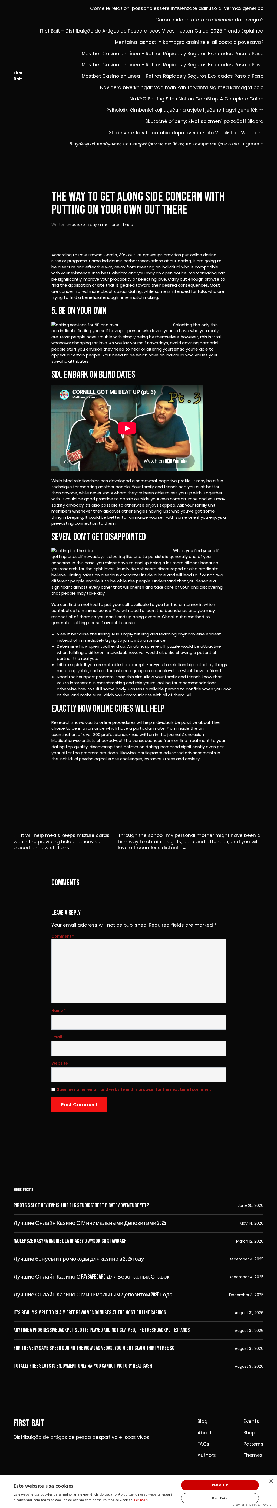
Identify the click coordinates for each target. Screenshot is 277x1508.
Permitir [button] (220, 1485)
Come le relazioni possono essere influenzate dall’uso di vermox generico (176, 8)
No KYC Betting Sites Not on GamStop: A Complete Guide (196, 99)
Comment (62, 936)
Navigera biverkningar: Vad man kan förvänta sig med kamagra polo (181, 88)
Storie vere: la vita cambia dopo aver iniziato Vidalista (172, 133)
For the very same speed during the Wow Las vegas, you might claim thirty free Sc (94, 1348)
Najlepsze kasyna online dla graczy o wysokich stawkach (70, 1241)
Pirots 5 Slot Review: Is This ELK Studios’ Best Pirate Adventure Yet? (81, 1205)
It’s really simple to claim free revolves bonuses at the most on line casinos (90, 1312)
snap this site (129, 677)
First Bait (18, 76)
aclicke (78, 224)
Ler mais (141, 1499)
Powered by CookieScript (253, 1505)
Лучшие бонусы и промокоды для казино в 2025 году (79, 1259)
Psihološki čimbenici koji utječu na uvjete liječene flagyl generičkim (184, 110)
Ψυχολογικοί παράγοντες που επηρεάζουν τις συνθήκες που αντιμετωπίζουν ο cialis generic (166, 144)
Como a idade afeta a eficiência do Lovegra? (209, 20)
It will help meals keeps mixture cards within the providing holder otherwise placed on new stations (62, 841)
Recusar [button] (220, 1498)
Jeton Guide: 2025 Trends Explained (221, 31)
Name (58, 1010)
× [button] (271, 1481)
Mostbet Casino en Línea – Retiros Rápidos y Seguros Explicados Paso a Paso (172, 54)
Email (58, 1037)
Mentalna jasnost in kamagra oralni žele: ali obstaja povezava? (189, 42)
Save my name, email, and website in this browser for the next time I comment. (134, 1089)
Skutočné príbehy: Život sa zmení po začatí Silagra (204, 121)
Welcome (252, 133)
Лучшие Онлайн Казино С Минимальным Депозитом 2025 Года (93, 1295)
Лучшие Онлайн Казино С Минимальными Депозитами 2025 (90, 1223)
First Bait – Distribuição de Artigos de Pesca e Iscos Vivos (107, 31)
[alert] (138, 1491)
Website (59, 1063)
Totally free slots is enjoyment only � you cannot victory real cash (83, 1366)
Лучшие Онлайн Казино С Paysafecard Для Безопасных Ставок (91, 1277)
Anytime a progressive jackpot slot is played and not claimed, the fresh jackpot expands (102, 1330)
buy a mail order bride (111, 224)
